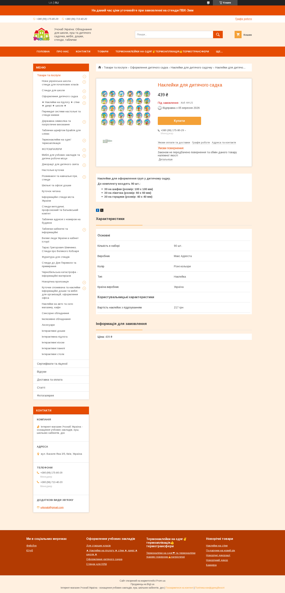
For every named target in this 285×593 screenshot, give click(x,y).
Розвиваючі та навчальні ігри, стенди (60, 178)
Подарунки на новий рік (220, 550)
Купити (179, 120)
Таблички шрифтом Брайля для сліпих (61, 132)
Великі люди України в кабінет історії (60, 240)
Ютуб (29, 550)
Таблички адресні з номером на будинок (61, 221)
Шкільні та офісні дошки (56, 185)
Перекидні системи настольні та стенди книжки (61, 113)
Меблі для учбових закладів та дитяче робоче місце (61, 156)
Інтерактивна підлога (54, 336)
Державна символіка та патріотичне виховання (56, 122)
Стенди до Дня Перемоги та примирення (59, 264)
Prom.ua (160, 580)
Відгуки (41, 371)
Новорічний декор (217, 560)
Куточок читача (51, 191)
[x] (101, 210)
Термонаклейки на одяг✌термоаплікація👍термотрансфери (162, 51)
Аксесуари (48, 324)
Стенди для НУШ (96, 564)
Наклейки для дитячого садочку (191, 67)
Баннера (211, 565)
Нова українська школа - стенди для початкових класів (60, 83)
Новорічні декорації (218, 555)
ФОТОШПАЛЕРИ (52, 149)
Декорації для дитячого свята (60, 164)
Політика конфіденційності (210, 587)
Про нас (63, 51)
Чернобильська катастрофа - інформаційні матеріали (60, 274)
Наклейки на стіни (217, 545)
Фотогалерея (45, 395)
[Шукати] (218, 34)
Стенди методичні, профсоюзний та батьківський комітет (60, 210)
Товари (102, 51)
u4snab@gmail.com (52, 507)
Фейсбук (31, 545)
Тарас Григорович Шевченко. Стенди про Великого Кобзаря (60, 249)
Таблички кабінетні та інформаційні (55, 230)
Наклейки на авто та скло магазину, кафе (57, 305)
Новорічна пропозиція (55, 281)
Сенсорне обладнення (55, 313)
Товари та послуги (115, 67)
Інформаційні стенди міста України (58, 199)
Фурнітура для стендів (56, 256)
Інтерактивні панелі (53, 348)
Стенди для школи (53, 90)
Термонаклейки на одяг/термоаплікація (56, 141)
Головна (43, 51)
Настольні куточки (53, 170)
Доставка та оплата (49, 379)
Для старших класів (98, 545)
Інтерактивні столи (53, 354)
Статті (41, 387)
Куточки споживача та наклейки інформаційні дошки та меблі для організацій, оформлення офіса (61, 293)
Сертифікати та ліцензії (52, 363)
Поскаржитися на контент (179, 587)
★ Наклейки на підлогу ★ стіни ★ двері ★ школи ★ (60, 104)
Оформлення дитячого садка (149, 67)
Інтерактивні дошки (53, 330)
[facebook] (97, 210)
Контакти (83, 51)
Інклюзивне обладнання (56, 319)
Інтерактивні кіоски (53, 342)
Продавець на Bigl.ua (142, 584)
